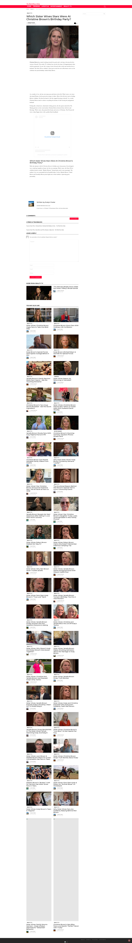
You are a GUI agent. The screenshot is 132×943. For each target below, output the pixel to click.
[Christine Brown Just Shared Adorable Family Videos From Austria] (38, 449)
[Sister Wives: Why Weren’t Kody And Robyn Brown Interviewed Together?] (38, 638)
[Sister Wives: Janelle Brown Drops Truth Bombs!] (66, 666)
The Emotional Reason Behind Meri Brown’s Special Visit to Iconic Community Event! (64, 487)
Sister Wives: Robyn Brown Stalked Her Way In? (36, 543)
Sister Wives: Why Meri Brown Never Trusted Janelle (37, 569)
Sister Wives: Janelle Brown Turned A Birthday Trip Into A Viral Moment (64, 597)
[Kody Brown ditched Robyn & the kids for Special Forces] (66, 342)
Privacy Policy (95, 939)
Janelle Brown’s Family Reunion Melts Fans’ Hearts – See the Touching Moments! (38, 380)
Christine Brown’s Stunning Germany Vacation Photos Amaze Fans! (63, 434)
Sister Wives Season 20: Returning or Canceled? (62, 379)
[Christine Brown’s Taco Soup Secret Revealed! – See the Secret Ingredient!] (38, 395)
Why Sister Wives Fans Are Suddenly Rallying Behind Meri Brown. (65, 810)
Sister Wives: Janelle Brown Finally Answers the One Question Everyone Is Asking (37, 623)
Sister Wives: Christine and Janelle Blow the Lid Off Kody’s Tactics (65, 623)
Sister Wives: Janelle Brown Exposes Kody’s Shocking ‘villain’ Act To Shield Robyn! (38, 704)
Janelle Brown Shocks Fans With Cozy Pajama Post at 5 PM (38, 434)
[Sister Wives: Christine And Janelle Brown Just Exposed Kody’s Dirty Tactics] (38, 666)
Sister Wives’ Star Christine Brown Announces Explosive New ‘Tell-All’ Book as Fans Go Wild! (37, 488)
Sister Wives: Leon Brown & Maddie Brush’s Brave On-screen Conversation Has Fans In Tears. (38, 757)
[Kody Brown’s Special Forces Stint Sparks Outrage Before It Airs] (38, 342)
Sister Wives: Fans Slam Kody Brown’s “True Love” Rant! (37, 596)
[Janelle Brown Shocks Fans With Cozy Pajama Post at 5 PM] (38, 423)
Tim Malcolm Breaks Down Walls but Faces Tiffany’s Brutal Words (65, 287)
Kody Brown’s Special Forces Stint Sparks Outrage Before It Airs (37, 353)
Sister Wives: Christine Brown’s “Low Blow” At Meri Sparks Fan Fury (65, 731)
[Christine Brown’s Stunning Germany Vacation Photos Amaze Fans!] (66, 423)
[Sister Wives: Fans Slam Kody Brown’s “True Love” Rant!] (38, 585)
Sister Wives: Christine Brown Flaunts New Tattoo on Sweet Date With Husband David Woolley (64, 407)
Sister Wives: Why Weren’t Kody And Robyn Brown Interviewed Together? (38, 650)
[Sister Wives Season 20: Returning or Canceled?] (66, 368)
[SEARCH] (105, 6)
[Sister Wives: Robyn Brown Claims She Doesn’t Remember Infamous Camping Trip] (66, 532)
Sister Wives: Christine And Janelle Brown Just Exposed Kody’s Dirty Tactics (37, 678)
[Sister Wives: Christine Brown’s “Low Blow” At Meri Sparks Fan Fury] (66, 719)
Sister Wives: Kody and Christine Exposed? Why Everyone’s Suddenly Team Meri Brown (65, 704)
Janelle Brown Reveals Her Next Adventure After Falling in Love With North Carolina (38, 515)
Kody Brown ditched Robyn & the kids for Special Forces (64, 352)
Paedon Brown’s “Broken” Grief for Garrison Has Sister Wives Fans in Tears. (38, 784)
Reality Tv (68, 6)
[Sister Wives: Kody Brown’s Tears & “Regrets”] (38, 799)
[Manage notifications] (129, 940)
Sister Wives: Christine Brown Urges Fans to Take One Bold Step (37, 327)
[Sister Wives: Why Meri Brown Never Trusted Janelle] (38, 558)
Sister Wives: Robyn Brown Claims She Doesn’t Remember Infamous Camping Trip (65, 544)
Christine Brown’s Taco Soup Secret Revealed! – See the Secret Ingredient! (38, 406)
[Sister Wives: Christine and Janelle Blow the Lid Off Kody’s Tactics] (66, 611)
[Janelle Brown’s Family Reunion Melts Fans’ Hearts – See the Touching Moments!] (38, 368)
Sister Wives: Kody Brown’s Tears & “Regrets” (38, 810)
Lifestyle (45, 6)
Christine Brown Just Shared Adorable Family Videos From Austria (37, 461)
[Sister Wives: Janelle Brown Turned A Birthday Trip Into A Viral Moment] (66, 585)
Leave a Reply (74, 218)
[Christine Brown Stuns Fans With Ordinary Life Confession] (66, 315)
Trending (36, 6)
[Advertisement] (52, 82)
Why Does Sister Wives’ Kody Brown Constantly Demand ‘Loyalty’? (64, 461)
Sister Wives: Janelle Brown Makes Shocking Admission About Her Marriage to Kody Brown (64, 651)
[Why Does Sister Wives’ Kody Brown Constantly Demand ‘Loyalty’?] (66, 449)
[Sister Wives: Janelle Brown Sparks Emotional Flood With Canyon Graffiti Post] (66, 558)
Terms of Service (102, 939)
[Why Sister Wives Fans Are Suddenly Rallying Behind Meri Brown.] (66, 799)
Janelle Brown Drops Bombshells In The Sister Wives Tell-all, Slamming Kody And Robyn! (38, 731)
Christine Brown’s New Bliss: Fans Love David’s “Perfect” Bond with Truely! (66, 926)
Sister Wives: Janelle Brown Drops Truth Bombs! (63, 677)
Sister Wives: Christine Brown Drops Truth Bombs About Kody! (65, 757)
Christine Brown (34, 62)
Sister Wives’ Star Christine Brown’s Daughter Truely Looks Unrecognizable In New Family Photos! (65, 516)
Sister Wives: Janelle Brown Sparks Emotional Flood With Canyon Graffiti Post (64, 570)
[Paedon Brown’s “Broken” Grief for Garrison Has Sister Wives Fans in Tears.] (38, 772)
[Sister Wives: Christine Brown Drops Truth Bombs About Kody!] (66, 746)
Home (29, 6)
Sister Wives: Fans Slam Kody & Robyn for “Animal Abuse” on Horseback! (65, 784)
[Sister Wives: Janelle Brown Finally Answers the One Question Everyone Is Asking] (38, 611)
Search (104, 13)
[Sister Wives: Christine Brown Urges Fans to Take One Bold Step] (38, 315)
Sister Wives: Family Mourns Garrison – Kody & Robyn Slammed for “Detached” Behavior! (36, 927)
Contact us (88, 939)
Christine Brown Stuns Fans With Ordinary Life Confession (66, 326)
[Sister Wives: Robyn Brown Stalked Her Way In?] (38, 532)
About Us (83, 939)
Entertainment (56, 6)
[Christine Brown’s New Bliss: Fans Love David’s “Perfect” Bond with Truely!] (66, 869)
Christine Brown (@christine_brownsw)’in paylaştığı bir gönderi (52, 154)
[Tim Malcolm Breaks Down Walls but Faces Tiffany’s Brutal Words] (38, 293)
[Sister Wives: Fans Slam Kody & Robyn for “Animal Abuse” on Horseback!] (66, 772)
